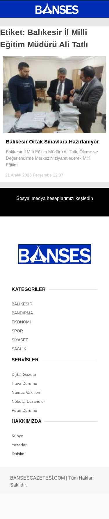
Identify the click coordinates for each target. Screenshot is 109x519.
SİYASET (17, 71)
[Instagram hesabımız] (52, 509)
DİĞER (15, 118)
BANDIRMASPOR (24, 83)
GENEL (15, 47)
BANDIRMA (19, 59)
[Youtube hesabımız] (69, 509)
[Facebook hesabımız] (18, 509)
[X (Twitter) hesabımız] (35, 509)
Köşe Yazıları (23, 106)
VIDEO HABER (22, 94)
